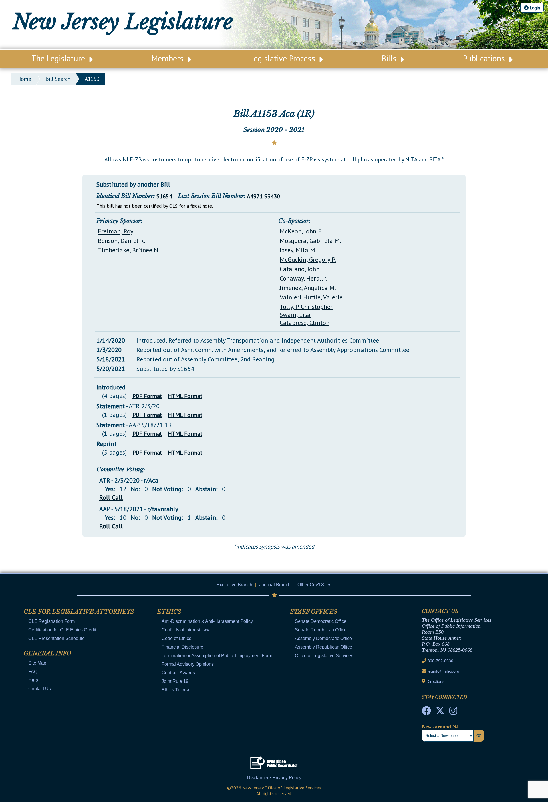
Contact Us (39, 688)
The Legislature (59, 58)
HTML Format (185, 396)
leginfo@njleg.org (443, 671)
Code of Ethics (176, 638)
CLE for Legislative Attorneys (79, 611)
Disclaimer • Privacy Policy (274, 777)
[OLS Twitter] (440, 712)
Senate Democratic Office (320, 621)
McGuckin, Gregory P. (308, 259)
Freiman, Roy (115, 231)
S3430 (272, 196)
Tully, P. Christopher (306, 307)
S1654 (164, 196)
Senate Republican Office (321, 629)
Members (169, 58)
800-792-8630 (440, 661)
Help (33, 680)
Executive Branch (234, 584)
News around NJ (440, 726)
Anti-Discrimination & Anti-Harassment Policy (207, 621)
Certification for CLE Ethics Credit (62, 629)
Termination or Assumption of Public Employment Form (217, 655)
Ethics (169, 611)
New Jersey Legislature (123, 22)
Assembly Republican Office (323, 647)
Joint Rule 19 (175, 681)
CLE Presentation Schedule (56, 638)
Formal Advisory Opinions (188, 664)
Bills (390, 58)
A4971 (255, 196)
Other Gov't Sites (314, 584)
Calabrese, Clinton (304, 323)
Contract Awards (178, 672)
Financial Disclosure (182, 647)
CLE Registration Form (51, 621)
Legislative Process (283, 58)
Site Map (37, 663)
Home (24, 78)
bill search (57, 78)
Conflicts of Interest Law (186, 629)
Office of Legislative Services (324, 655)
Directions (435, 681)
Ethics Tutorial (176, 689)
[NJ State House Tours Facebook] (426, 712)
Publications (485, 58)
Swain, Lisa (295, 315)
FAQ (32, 671)
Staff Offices (313, 611)
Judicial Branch (275, 584)
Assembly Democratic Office (323, 638)
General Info (47, 653)
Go (478, 735)
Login (534, 8)
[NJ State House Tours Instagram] (453, 712)
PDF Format (147, 396)
